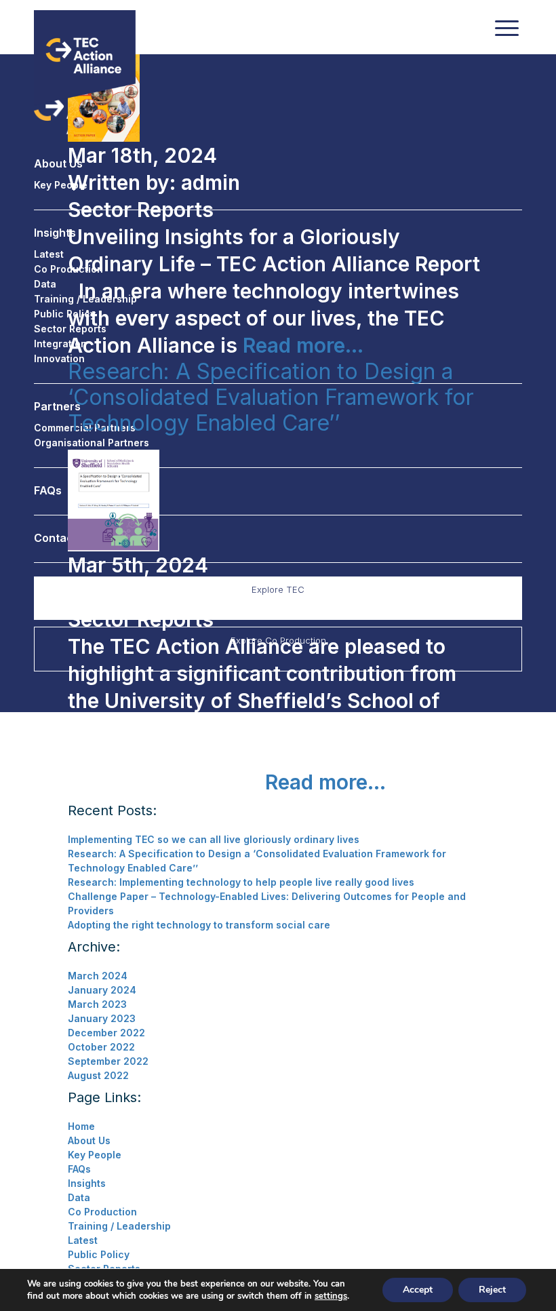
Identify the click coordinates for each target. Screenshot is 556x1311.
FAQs (79, 1169)
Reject (492, 1289)
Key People (94, 1154)
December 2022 (106, 1032)
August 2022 (98, 1075)
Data (79, 1197)
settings (331, 1296)
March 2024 (97, 975)
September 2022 (108, 1061)
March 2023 (97, 1004)
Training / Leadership (119, 1226)
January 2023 (102, 1018)
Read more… (300, 345)
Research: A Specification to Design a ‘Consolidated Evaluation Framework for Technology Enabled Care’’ (271, 397)
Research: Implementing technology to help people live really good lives (241, 882)
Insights (87, 1183)
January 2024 (102, 990)
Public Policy (99, 1254)
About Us (89, 1140)
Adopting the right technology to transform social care (199, 925)
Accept (418, 1289)
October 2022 (101, 1047)
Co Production (102, 1211)
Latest (83, 1240)
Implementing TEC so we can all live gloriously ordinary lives (213, 839)
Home (81, 1126)
